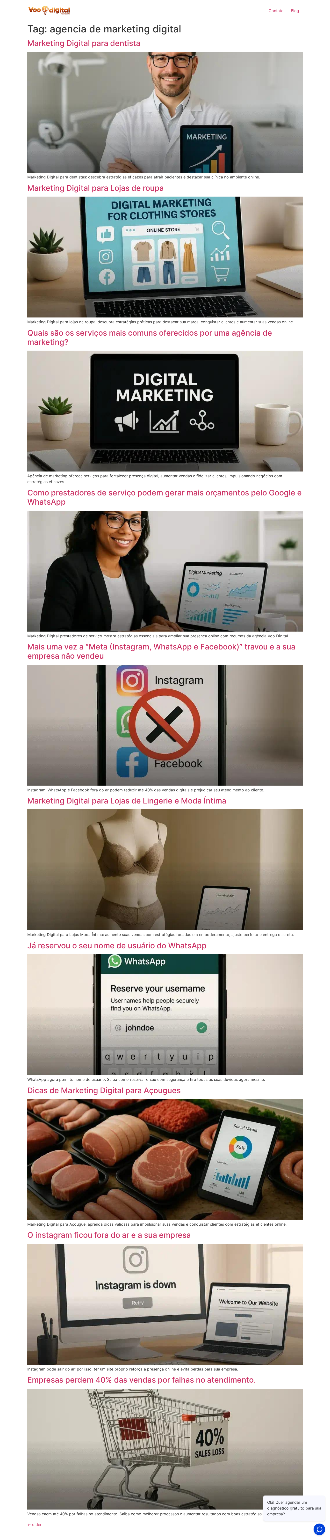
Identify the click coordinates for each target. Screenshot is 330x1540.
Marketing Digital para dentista (83, 43)
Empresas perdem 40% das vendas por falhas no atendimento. (141, 1380)
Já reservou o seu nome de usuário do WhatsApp (117, 945)
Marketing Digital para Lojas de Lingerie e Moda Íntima (126, 800)
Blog (295, 10)
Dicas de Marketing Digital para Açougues (104, 1090)
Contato (276, 10)
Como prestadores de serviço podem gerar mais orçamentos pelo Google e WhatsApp (164, 497)
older (34, 1524)
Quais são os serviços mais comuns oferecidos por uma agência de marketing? (149, 337)
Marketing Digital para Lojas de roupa (95, 188)
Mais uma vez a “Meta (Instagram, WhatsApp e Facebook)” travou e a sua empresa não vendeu (161, 651)
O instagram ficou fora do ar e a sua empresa (109, 1235)
